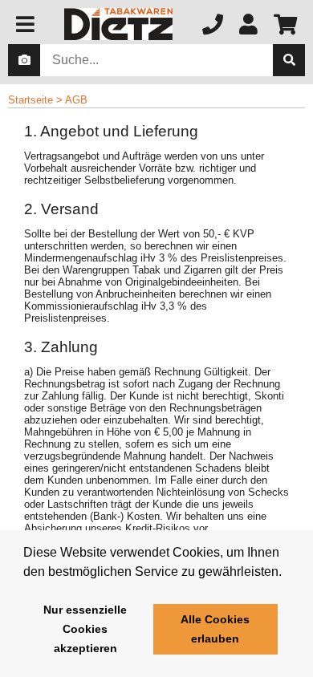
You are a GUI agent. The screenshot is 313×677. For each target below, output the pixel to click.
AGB (76, 100)
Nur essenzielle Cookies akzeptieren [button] (85, 629)
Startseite (30, 100)
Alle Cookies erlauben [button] (215, 629)
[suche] (289, 60)
